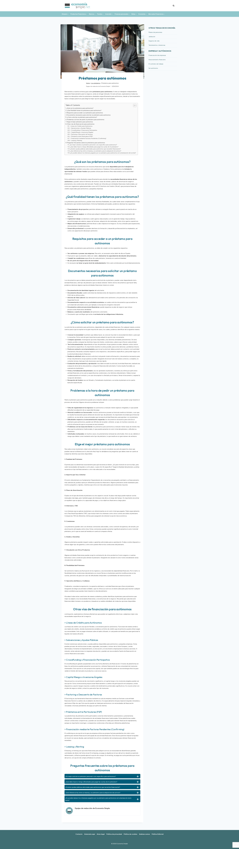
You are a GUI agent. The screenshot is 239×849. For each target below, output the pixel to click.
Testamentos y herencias (157, 45)
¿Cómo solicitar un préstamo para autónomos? (82, 117)
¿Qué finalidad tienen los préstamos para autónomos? (84, 110)
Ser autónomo (153, 68)
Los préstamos (95, 83)
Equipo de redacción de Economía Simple (98, 86)
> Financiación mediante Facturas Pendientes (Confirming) (88, 138)
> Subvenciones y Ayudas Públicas (80, 128)
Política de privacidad (114, 834)
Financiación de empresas (157, 55)
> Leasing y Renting (76, 140)
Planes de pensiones (155, 32)
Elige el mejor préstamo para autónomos (80, 122)
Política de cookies (130, 834)
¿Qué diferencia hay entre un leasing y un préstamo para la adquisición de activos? (95, 151)
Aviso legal (101, 834)
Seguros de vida (154, 41)
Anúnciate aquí (89, 834)
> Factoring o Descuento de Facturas (81, 134)
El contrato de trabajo (156, 64)
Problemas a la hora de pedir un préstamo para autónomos (85, 119)
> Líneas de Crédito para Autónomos (81, 126)
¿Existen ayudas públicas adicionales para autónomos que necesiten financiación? (95, 149)
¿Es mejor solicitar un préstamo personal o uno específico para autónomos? (93, 145)
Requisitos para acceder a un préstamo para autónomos (85, 113)
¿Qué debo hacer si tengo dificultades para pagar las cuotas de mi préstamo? (94, 147)
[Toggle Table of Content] (134, 105)
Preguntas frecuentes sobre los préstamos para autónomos (86, 143)
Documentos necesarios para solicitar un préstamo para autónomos (89, 115)
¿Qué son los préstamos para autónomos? (79, 108)
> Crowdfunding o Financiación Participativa (83, 130)
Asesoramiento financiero (157, 59)
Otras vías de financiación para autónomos (80, 124)
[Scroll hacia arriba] (234, 843)
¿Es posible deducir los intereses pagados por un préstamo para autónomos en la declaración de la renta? (103, 153)
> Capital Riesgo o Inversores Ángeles (81, 132)
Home (88, 83)
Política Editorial (157, 834)
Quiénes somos (144, 834)
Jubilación (152, 36)
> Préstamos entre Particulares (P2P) (81, 136)
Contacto (79, 834)
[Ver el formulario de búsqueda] (173, 5)
